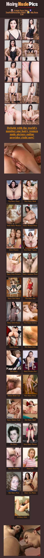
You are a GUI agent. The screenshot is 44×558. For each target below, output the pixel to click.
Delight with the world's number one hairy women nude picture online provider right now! (22, 132)
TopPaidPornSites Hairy (16, 12)
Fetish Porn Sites (21, 10)
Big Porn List (29, 13)
